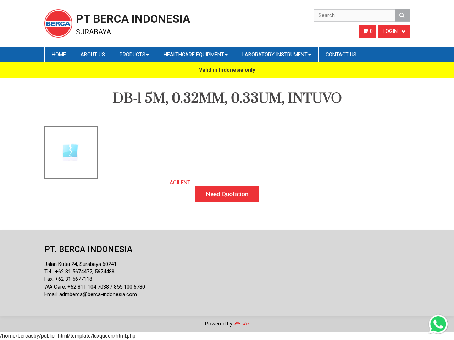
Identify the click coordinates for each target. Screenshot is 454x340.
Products (132, 54)
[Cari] (402, 15)
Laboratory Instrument (275, 54)
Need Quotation (227, 193)
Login (391, 31)
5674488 (105, 271)
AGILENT (180, 182)
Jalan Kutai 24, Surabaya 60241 (80, 264)
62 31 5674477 (75, 271)
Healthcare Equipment (194, 54)
